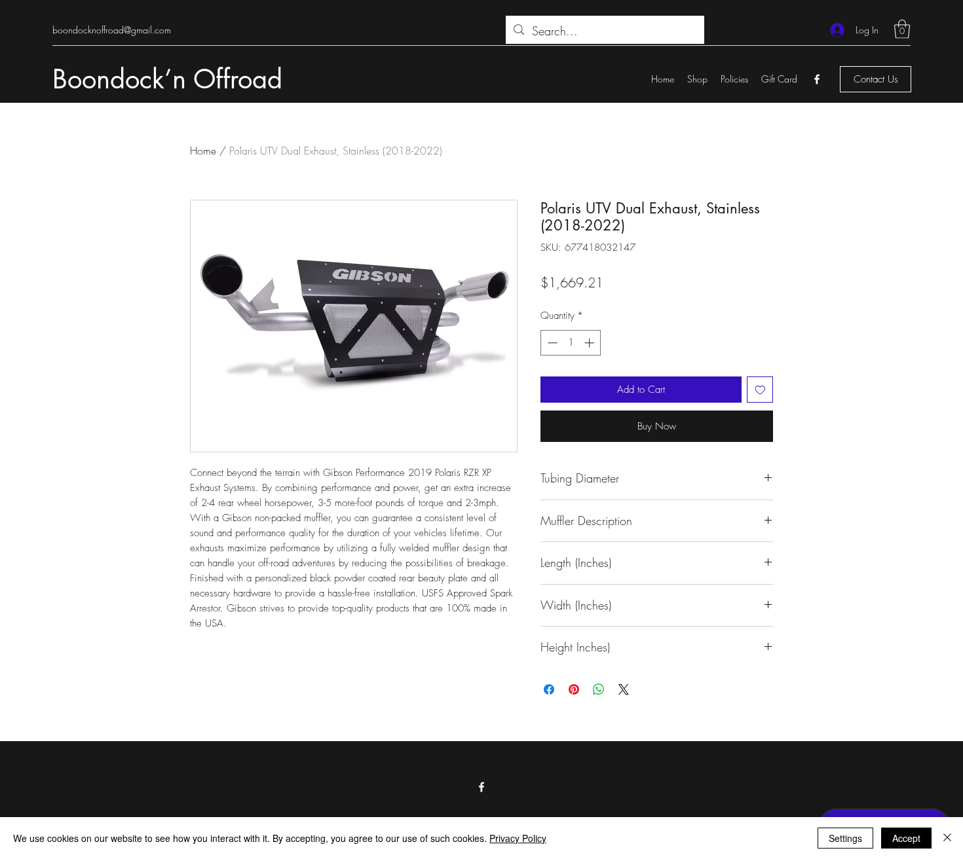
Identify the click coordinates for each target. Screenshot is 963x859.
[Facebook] (816, 79)
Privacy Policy (517, 838)
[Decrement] (551, 343)
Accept (906, 838)
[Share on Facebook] (549, 689)
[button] (902, 29)
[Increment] (590, 343)
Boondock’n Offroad (167, 79)
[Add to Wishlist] (760, 389)
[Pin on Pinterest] (574, 689)
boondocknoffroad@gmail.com (111, 30)
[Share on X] (624, 689)
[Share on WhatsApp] (599, 689)
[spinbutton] (571, 343)
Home (203, 150)
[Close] (947, 838)
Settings (845, 838)
